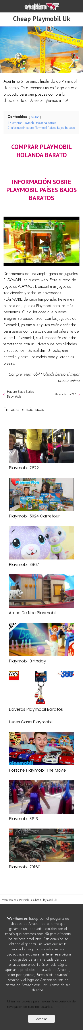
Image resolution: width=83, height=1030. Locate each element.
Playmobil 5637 (65, 394)
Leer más (60, 1006)
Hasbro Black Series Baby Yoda (20, 394)
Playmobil (69, 81)
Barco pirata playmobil (52, 974)
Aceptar (41, 1018)
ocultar (35, 117)
